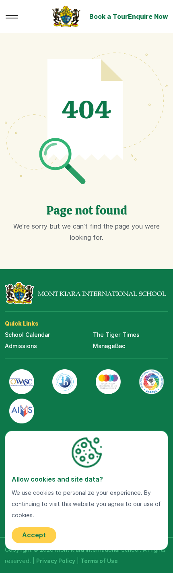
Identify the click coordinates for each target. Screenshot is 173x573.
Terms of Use (99, 561)
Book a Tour (108, 16)
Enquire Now (148, 16)
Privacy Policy (55, 561)
